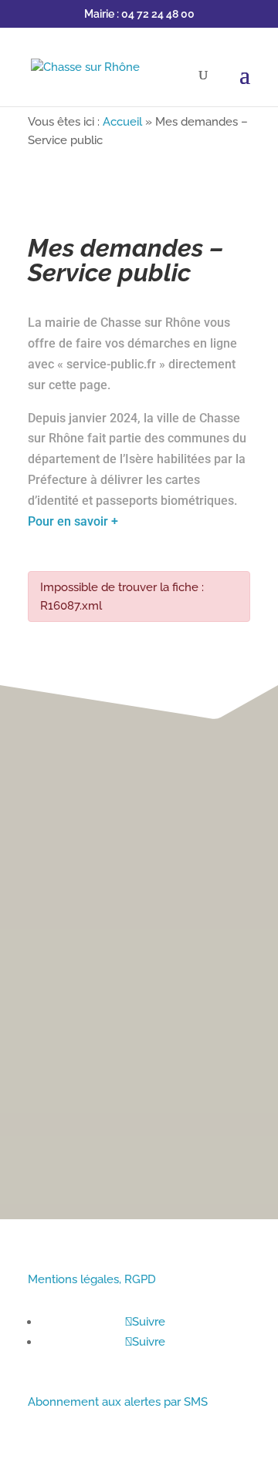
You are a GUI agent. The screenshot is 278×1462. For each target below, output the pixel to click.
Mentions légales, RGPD (92, 1279)
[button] (255, 710)
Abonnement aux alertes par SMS (118, 1402)
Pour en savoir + (73, 521)
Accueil (122, 122)
